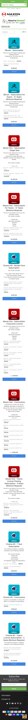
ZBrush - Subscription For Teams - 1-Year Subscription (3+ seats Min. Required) (12, 111)
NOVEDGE (15, 708)
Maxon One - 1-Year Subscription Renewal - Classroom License (12, 359)
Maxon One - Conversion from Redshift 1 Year (13, 443)
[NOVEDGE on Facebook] (10, 703)
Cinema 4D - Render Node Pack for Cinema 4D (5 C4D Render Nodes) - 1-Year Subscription (13, 283)
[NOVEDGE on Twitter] (7, 703)
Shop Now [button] (14, 71)
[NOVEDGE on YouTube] (12, 703)
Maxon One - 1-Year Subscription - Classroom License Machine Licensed (13, 353)
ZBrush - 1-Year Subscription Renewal (11, 63)
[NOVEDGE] (13, 1)
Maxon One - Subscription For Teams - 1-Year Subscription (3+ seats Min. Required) (13, 228)
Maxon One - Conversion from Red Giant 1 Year (13, 435)
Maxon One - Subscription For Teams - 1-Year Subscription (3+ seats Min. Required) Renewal (13, 234)
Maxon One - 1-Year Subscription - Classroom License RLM (13, 347)
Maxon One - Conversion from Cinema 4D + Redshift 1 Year (12, 420)
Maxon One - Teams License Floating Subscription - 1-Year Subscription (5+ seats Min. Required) (13, 505)
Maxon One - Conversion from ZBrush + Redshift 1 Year (13, 426)
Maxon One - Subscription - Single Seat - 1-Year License (13, 168)
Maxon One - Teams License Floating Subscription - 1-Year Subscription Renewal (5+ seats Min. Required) (13, 512)
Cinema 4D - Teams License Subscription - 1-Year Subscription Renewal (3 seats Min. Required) (13, 655)
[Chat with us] (24, 716)
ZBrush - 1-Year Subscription (9, 61)
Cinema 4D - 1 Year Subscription (10, 563)
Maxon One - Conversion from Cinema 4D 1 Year (13, 431)
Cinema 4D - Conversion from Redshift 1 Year (13, 604)
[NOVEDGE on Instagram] (20, 703)
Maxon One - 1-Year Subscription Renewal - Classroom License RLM (12, 365)
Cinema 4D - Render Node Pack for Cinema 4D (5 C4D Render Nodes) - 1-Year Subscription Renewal (13, 289)
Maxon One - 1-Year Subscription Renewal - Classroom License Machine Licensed (12, 342)
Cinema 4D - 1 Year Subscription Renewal (12, 566)
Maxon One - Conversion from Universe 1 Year (13, 439)
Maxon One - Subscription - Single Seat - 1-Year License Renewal (13, 174)
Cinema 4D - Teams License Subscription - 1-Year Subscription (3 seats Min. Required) (13, 648)
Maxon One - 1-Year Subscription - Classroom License (13, 370)
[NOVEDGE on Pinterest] (18, 703)
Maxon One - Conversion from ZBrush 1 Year (13, 448)
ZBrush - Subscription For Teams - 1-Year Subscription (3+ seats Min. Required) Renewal (13, 116)
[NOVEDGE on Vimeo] (15, 703)
